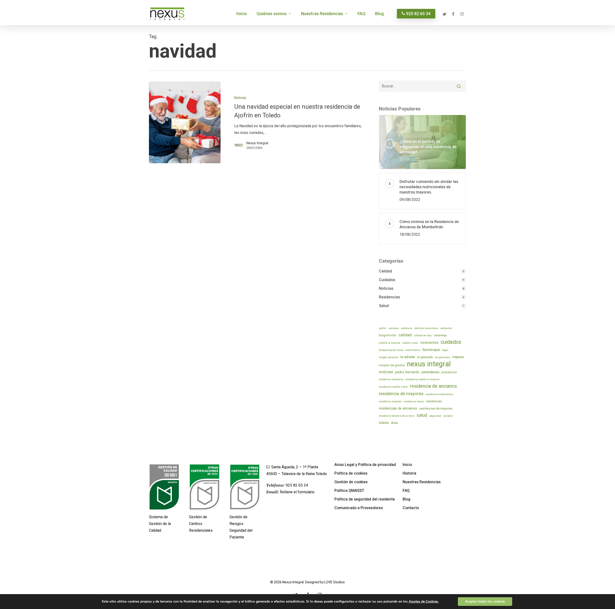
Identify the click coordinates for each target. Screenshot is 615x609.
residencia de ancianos (433, 386)
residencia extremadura (439, 394)
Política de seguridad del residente (364, 499)
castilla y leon (410, 343)
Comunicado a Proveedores (358, 508)
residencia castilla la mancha (422, 379)
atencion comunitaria (426, 328)
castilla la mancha (389, 343)
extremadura (413, 350)
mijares (458, 357)
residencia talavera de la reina (396, 416)
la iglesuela (425, 357)
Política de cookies (350, 473)
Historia (409, 473)
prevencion (449, 372)
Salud (384, 306)
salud (422, 415)
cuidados (451, 342)
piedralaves (430, 372)
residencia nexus (414, 401)
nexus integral (429, 364)
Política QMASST (349, 491)
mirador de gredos (392, 365)
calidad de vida (422, 335)
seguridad (435, 416)
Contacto (411, 508)
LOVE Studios (334, 582)
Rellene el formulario (297, 492)
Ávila (394, 423)
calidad (405, 335)
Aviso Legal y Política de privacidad (365, 465)
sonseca (448, 416)
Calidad (385, 271)
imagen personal (388, 357)
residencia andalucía (391, 379)
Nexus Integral (257, 143)
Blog (406, 499)
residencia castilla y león (393, 387)
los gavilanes (442, 357)
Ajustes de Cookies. (424, 601)
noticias (386, 372)
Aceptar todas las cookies (485, 601)
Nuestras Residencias (422, 482)
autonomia (446, 328)
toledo (384, 422)
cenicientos (429, 342)
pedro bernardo (407, 372)
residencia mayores (390, 401)
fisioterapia (431, 349)
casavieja (440, 335)
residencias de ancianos (398, 408)
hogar (445, 350)
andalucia (406, 328)
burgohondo (387, 335)
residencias (434, 401)
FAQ (406, 491)
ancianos (393, 328)
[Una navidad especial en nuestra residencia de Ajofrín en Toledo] (185, 122)
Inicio (407, 465)
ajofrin (382, 328)
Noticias (240, 98)
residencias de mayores (435, 408)
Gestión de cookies (351, 482)
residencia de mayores (401, 393)
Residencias (389, 297)
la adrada (407, 357)
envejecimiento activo (391, 350)
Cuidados (387, 280)
